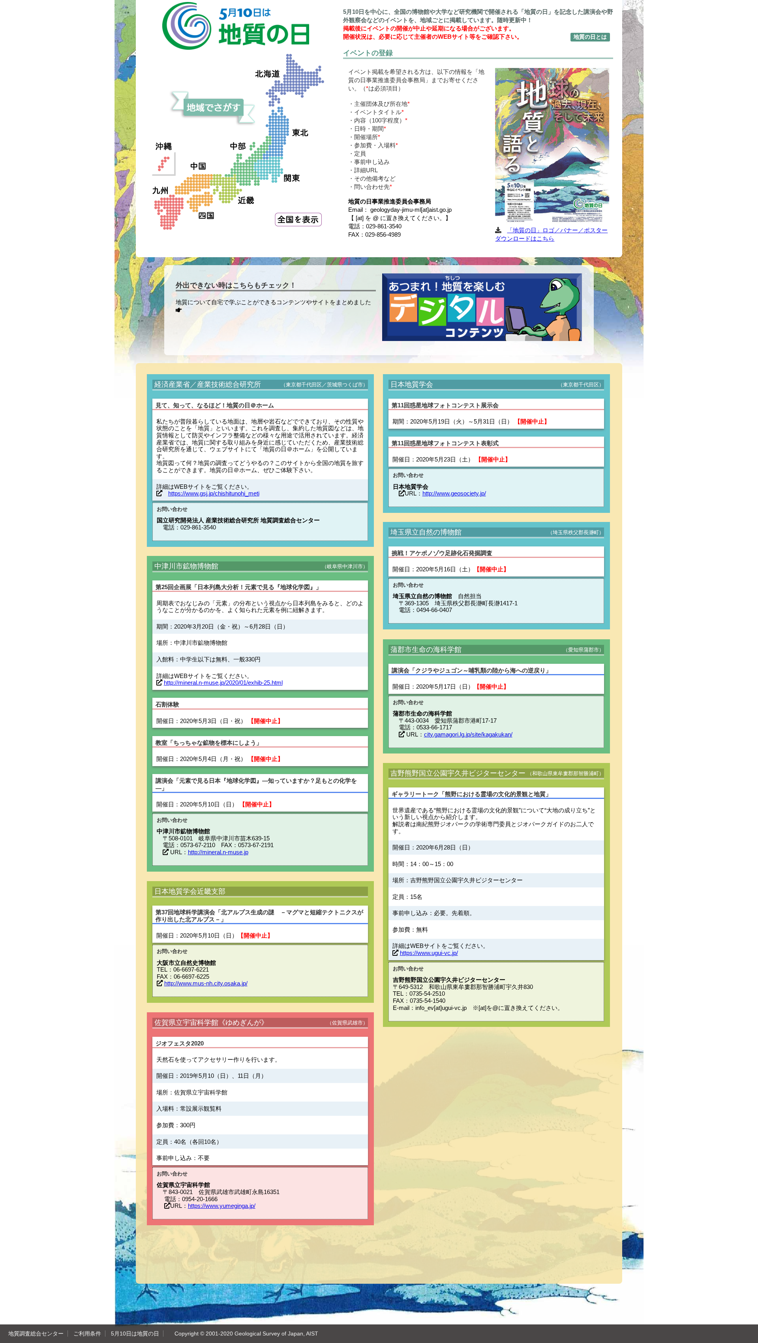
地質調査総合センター (36, 1333)
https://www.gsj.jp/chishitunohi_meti (213, 493)
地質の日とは (590, 37)
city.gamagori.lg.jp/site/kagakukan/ (468, 734)
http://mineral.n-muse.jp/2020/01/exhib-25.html (223, 682)
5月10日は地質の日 (135, 1333)
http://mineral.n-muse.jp (218, 852)
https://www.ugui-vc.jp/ (429, 952)
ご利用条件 (87, 1333)
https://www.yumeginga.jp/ (221, 1205)
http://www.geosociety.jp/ (454, 493)
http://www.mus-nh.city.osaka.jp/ (206, 983)
